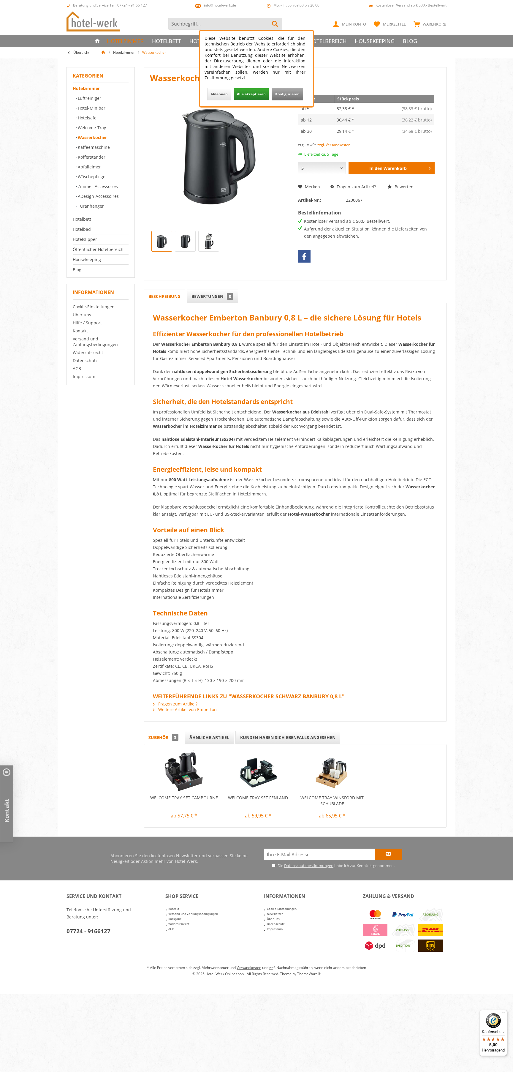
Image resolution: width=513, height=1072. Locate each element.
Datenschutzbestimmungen (308, 865)
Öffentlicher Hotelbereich (98, 249)
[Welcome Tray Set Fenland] (258, 771)
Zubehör (162, 737)
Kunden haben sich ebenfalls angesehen (287, 737)
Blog (77, 269)
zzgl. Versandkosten (333, 144)
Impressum (84, 376)
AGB (77, 368)
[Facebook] (304, 256)
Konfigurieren (287, 94)
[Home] (97, 41)
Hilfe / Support (87, 323)
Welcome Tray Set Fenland (258, 798)
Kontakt (80, 331)
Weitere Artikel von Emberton (187, 709)
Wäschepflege (91, 176)
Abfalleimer (89, 167)
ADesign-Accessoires (98, 196)
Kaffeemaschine (93, 147)
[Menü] (503, 1013)
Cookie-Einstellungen (94, 307)
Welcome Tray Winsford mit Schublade (332, 800)
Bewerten (403, 187)
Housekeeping (87, 259)
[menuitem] (428, 24)
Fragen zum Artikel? (355, 187)
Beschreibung (164, 296)
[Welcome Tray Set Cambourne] (184, 771)
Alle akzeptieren (251, 94)
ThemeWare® (309, 973)
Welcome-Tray (91, 127)
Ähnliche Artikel (209, 737)
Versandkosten (249, 967)
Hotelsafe (86, 118)
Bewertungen (211, 296)
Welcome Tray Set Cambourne (184, 798)
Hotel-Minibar (91, 108)
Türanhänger (90, 206)
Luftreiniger (89, 98)
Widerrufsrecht (88, 352)
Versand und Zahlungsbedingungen (95, 341)
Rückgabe (175, 919)
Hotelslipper (85, 239)
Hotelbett (82, 219)
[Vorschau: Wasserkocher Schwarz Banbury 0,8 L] (161, 241)
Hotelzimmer (86, 88)
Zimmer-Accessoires (97, 186)
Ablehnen (219, 94)
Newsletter (275, 914)
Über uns (82, 315)
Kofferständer (91, 157)
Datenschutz (85, 360)
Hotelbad (82, 229)
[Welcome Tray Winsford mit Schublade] (332, 771)
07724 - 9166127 (88, 931)
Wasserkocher (92, 137)
